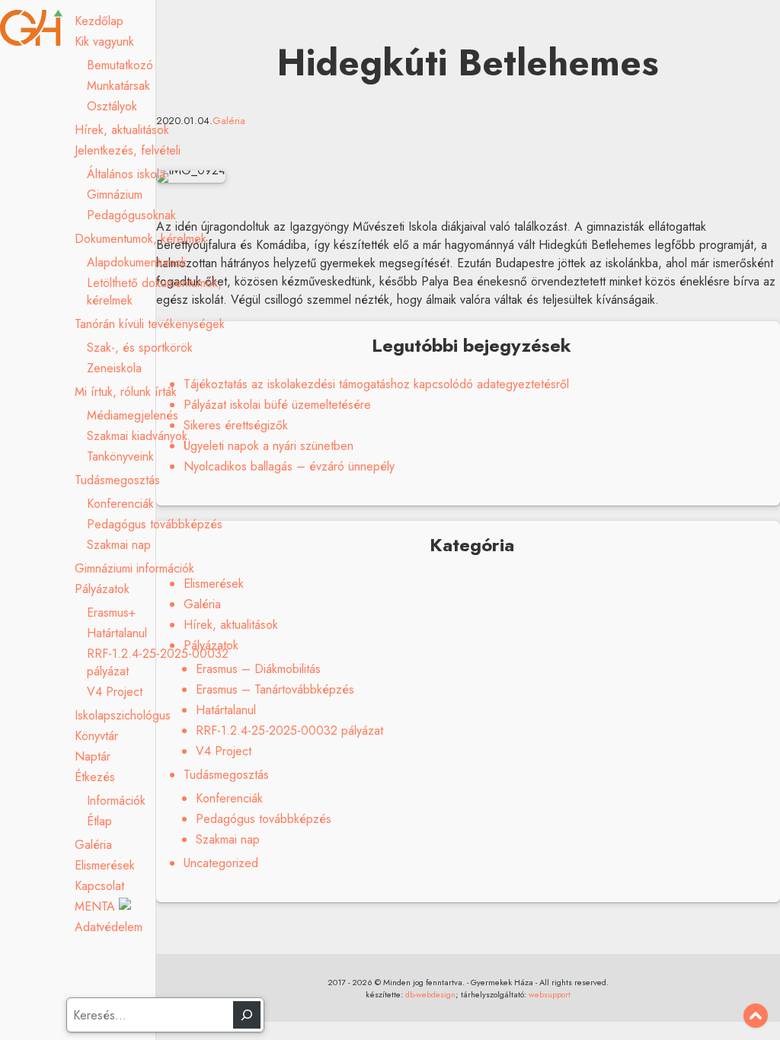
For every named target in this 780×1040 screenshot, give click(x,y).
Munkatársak (118, 85)
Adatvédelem (108, 927)
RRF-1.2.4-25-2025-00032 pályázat (289, 730)
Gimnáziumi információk (134, 568)
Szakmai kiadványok (137, 436)
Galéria (93, 844)
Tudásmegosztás (117, 480)
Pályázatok (102, 589)
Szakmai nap (119, 544)
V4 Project (114, 691)
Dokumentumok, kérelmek (140, 238)
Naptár (92, 756)
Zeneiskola (114, 368)
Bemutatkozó (120, 65)
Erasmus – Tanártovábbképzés (275, 689)
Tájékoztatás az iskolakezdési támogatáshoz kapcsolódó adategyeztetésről (376, 384)
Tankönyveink (120, 456)
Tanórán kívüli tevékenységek (150, 324)
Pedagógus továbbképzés (154, 524)
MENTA (97, 906)
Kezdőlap (99, 21)
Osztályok (112, 106)
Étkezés (95, 777)
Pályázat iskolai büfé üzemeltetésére (277, 404)
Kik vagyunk (104, 41)
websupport (550, 994)
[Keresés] (247, 1015)
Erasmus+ (111, 612)
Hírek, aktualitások (122, 130)
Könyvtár (96, 736)
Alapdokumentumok (137, 262)
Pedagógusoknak (131, 215)
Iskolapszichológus (123, 715)
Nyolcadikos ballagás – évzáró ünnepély (289, 466)
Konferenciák (120, 503)
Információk (116, 800)
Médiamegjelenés (132, 415)
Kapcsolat (99, 886)
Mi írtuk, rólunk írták (126, 391)
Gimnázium (114, 194)
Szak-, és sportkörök (140, 347)
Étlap (99, 821)
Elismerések (105, 865)
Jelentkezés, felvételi (128, 150)
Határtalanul (117, 633)
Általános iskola (126, 174)
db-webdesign (430, 994)
